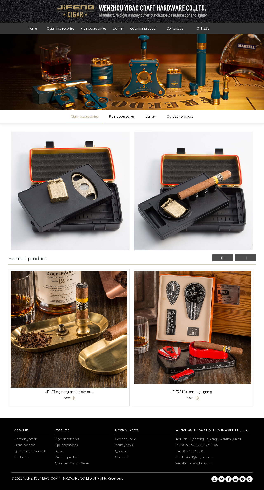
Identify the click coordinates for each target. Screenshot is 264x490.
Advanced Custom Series (72, 463)
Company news (126, 439)
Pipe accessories (93, 28)
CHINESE (203, 28)
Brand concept (24, 445)
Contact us (174, 28)
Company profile (26, 439)
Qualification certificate (30, 451)
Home (32, 28)
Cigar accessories (60, 28)
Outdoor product (143, 28)
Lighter (118, 28)
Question (121, 451)
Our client (121, 457)
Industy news (124, 445)
